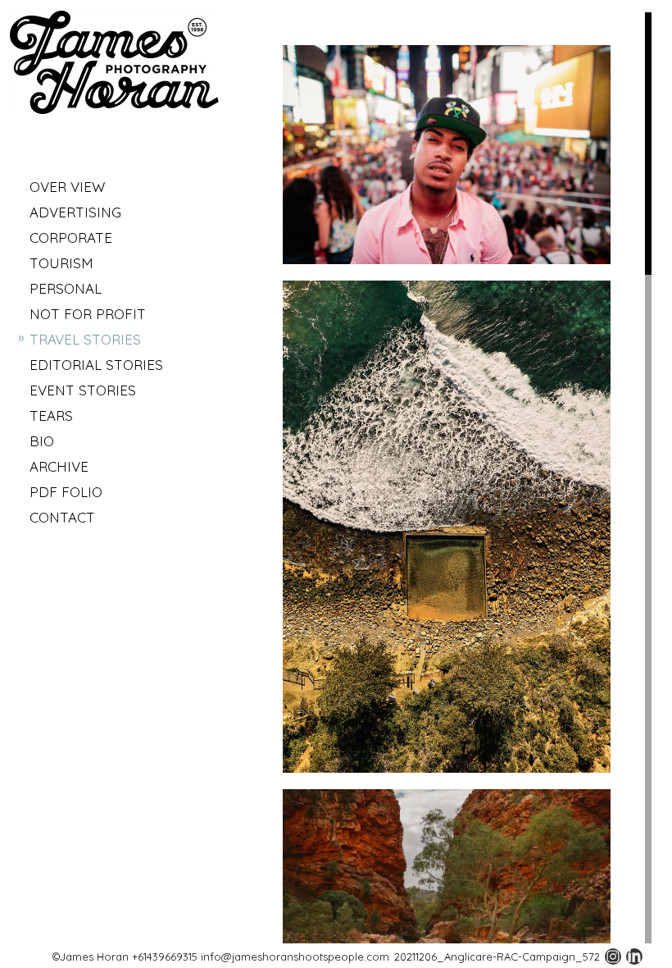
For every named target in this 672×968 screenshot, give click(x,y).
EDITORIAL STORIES (96, 364)
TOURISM (61, 263)
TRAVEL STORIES (85, 339)
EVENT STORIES (83, 390)
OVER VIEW (67, 186)
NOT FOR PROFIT (88, 313)
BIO (42, 441)
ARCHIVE (59, 466)
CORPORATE (71, 237)
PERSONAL (66, 288)
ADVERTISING (75, 212)
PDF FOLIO (66, 491)
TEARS (51, 415)
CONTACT (62, 517)
